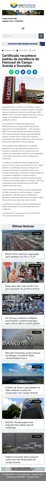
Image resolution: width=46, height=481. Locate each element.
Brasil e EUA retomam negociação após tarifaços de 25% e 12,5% (22, 255)
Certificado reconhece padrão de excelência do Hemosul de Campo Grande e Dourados (20, 61)
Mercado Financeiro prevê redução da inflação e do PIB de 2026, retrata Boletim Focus (22, 356)
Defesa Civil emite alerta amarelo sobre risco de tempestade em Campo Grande (21, 460)
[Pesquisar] (41, 36)
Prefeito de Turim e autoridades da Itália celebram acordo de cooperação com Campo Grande (22, 390)
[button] (23, 28)
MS (13, 50)
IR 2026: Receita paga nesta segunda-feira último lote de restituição (19, 425)
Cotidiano (7, 50)
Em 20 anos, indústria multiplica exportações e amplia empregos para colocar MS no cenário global (22, 321)
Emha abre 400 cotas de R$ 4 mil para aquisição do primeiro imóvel (22, 287)
